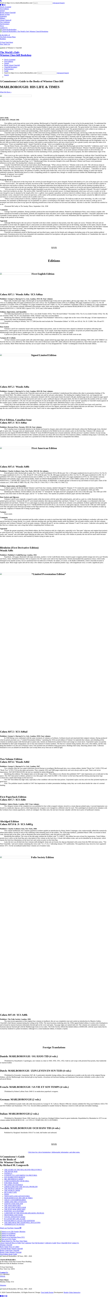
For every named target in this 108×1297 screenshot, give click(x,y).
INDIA (6, 1194)
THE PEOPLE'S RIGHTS (13, 1188)
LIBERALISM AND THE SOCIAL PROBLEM (20, 1187)
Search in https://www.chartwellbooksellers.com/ (16, 3)
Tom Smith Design (47, 1292)
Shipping (3, 1285)
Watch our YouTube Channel (10, 1228)
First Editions (4, 9)
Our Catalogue (5, 22)
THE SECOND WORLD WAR (15, 1207)
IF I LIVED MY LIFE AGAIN (14, 1219)
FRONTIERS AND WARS (13, 1215)
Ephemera (3, 16)
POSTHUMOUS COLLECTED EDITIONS (19, 1221)
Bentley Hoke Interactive (72, 1292)
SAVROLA (8, 1173)
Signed (2, 11)
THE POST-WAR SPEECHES (14, 1209)
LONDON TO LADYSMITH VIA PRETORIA (20, 1175)
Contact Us (3, 28)
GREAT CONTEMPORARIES (15, 1200)
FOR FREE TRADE (11, 1183)
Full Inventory (4, 24)
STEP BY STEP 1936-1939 (13, 1204)
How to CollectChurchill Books (9, 1247)
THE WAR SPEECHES (12, 1205)
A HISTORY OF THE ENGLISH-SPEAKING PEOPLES (24, 1213)
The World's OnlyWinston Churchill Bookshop (15, 53)
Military (2, 18)
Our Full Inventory (38, 1243)
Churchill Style (66, 1243)
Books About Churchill (8, 12)
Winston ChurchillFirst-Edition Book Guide (10, 1253)
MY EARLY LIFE (10, 1192)
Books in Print (5, 14)
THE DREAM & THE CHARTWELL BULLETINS (22, 1222)
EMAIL (2, 1276)
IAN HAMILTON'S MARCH (14, 1177)
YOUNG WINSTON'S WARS (14, 1217)
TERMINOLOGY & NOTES (14, 1224)
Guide (6, 71)
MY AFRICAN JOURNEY (13, 1185)
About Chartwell (5, 20)
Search (6, 75)
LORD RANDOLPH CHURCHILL (16, 1181)
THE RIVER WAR (10, 1171)
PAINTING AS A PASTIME (14, 1211)
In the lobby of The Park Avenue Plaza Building (8, 37)
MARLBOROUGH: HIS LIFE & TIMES (18, 1198)
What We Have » (5, 92)
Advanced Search (59, 3)
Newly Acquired (5, 7)
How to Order (16, 1243)
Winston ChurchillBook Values (6, 1246)
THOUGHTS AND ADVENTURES (17, 1196)
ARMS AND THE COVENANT (15, 1202)
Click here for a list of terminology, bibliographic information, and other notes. (54, 1152)
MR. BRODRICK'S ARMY (13, 1179)
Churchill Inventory (10, 67)
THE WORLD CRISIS (12, 1190)
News (2, 26)
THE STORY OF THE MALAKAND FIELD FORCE (23, 1170)
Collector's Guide (50, 1243)
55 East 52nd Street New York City (6, 43)
